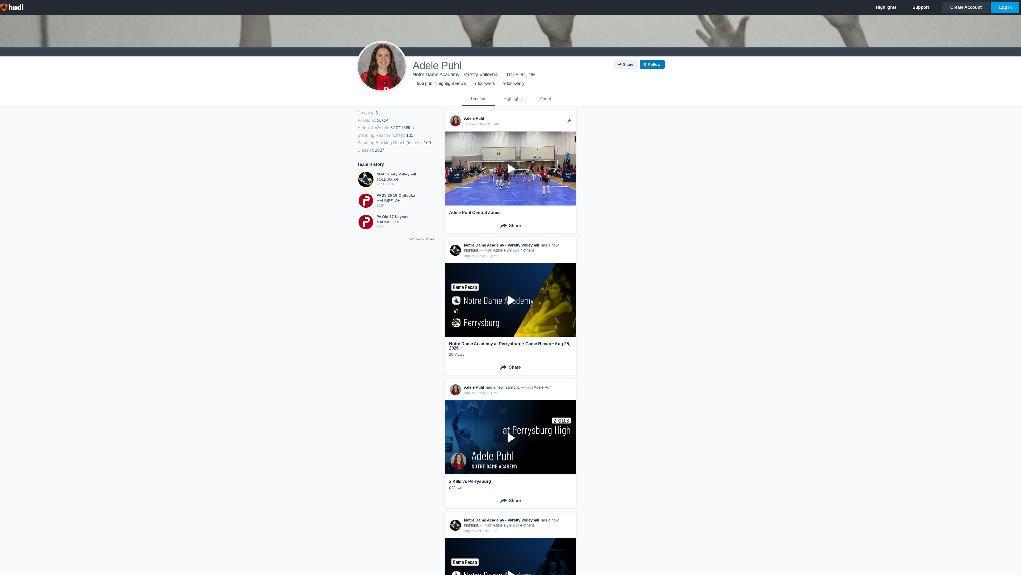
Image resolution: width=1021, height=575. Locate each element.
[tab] (478, 99)
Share (628, 64)
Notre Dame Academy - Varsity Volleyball (456, 74)
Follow (654, 64)
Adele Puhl (502, 250)
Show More (424, 239)
